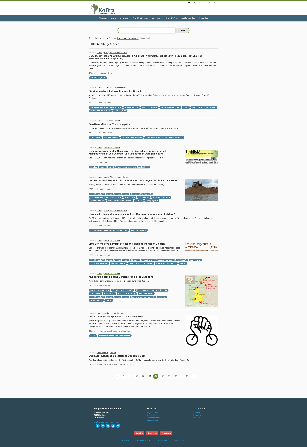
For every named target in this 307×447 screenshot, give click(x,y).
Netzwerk (157, 18)
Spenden (204, 18)
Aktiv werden (188, 18)
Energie (139, 201)
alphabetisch (144, 38)
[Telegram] (108, 426)
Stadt (106, 52)
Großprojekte (120, 111)
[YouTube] (118, 426)
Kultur (182, 263)
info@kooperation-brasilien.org (107, 422)
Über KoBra (171, 18)
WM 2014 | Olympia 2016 (118, 52)
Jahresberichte (153, 418)
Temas (99, 313)
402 (136, 376)
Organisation (152, 413)
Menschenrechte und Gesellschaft (105, 107)
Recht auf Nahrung (161, 197)
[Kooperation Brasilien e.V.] (103, 8)
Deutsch (191, 3)
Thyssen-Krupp (131, 107)
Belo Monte (125, 177)
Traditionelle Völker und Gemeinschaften (164, 138)
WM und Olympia (97, 78)
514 (188, 376)
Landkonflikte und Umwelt (204, 107)
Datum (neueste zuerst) (128, 38)
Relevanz (113, 38)
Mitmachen (166, 433)
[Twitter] (103, 426)
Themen (102, 18)
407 (168, 376)
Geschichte (152, 415)
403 (142, 376)
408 (175, 376)
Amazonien (95, 138)
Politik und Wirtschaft (100, 111)
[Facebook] (97, 426)
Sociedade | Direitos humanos (113, 313)
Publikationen (140, 18)
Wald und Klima (111, 138)
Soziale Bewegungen (170, 107)
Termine (113, 352)
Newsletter (152, 433)
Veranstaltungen (120, 18)
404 (149, 376)
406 (162, 376)
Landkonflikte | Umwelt (112, 121)
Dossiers (197, 415)
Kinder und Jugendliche (141, 260)
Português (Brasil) (206, 3)
